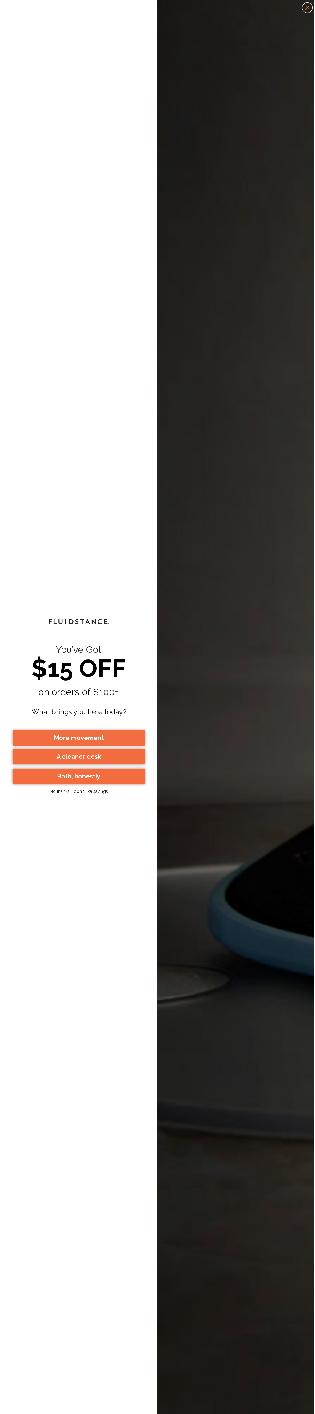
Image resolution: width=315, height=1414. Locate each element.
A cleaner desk (79, 756)
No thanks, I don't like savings (79, 791)
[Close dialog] (307, 7)
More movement (79, 738)
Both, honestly (78, 776)
